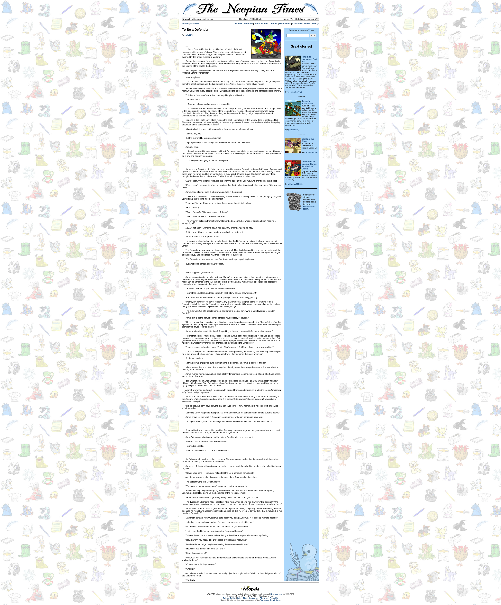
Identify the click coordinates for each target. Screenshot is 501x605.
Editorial (248, 23)
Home (185, 23)
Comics (274, 23)
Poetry (315, 23)
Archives (194, 23)
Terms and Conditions (270, 600)
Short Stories (261, 23)
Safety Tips (242, 598)
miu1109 (189, 35)
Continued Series (301, 23)
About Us (264, 598)
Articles (238, 23)
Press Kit (274, 598)
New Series (285, 23)
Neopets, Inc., (276, 594)
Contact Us (253, 598)
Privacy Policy (229, 598)
